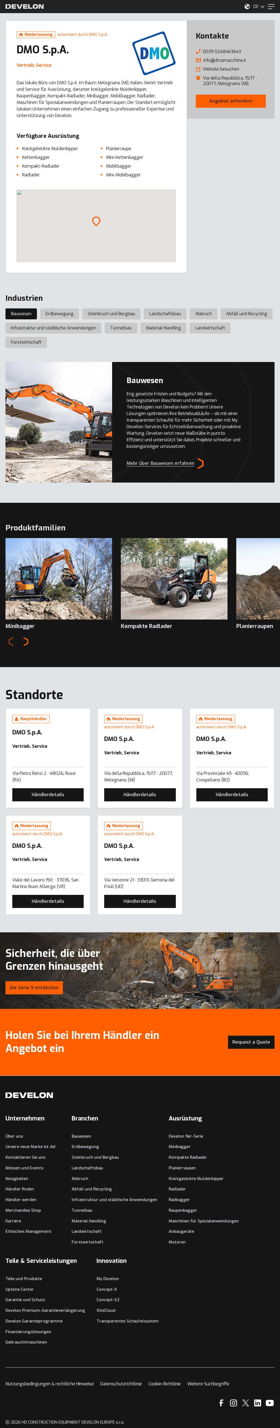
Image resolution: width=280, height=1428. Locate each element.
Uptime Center (19, 1289)
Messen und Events (24, 1168)
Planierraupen (182, 1168)
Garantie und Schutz (25, 1300)
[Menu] (271, 6)
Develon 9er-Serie (186, 1136)
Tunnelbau (121, 328)
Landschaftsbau (165, 314)
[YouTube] (270, 1403)
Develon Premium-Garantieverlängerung (45, 1310)
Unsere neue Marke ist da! (30, 1146)
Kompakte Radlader (188, 1157)
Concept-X (107, 1289)
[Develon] (24, 6)
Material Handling (163, 328)
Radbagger (179, 1199)
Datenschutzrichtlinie (121, 1384)
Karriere (13, 1221)
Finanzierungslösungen (28, 1331)
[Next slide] (26, 641)
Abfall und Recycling (246, 314)
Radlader (177, 1189)
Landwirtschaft (210, 328)
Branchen (85, 1118)
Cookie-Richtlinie (164, 1384)
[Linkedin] (257, 1403)
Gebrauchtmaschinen (26, 1342)
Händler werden (20, 1199)
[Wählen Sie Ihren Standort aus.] (247, 7)
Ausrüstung (185, 1118)
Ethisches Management (28, 1231)
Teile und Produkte (23, 1278)
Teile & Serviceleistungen (41, 1261)
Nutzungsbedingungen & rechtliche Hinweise (49, 1384)
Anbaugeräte (181, 1231)
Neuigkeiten (16, 1178)
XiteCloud (106, 1310)
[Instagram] (233, 1403)
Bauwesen (21, 314)
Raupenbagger (183, 1210)
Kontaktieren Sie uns (25, 1157)
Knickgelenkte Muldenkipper (196, 1178)
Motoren (177, 1242)
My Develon (108, 1278)
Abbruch (203, 314)
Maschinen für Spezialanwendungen (204, 1221)
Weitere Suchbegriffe (208, 1384)
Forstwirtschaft (26, 342)
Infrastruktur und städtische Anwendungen (53, 328)
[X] (245, 1403)
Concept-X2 (108, 1300)
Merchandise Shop (23, 1210)
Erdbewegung (60, 314)
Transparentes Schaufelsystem (128, 1321)
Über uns (14, 1136)
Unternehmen (25, 1118)
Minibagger (180, 1146)
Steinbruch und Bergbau (111, 314)
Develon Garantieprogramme (34, 1321)
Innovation (112, 1261)
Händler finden (19, 1189)
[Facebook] (221, 1403)
